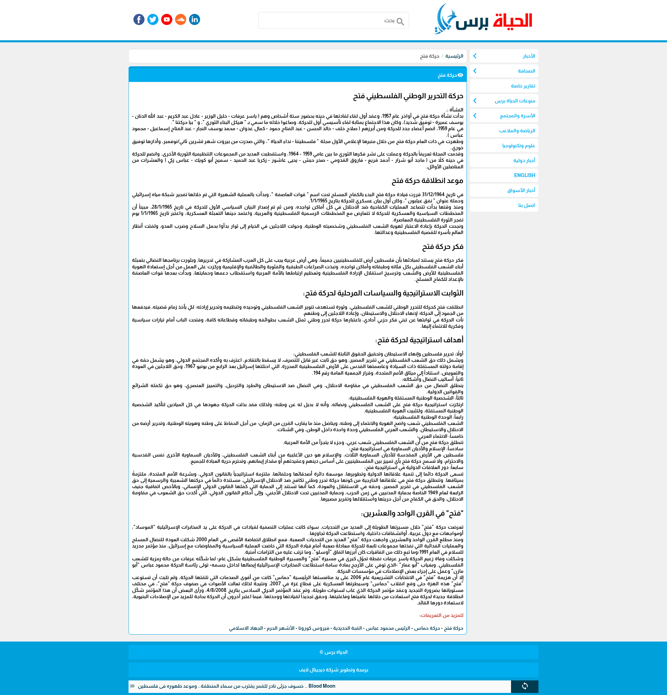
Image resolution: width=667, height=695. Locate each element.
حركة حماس (427, 628)
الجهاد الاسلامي (246, 628)
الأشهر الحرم (281, 628)
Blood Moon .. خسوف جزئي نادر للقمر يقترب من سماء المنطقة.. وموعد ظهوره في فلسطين (251, 686)
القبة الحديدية (347, 628)
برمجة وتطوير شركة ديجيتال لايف (333, 669)
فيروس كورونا (313, 628)
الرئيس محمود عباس (388, 628)
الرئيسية (454, 56)
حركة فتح (453, 628)
